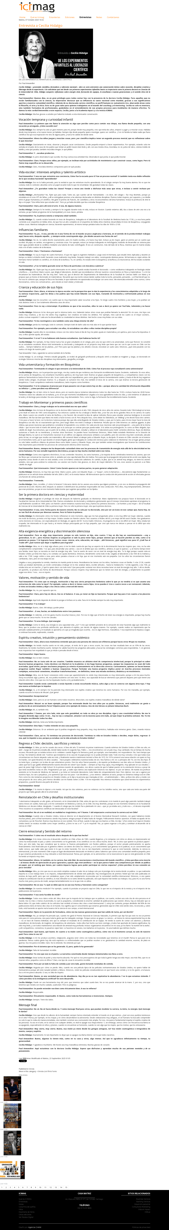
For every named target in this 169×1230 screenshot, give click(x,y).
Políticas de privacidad (141, 1227)
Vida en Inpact (144, 1209)
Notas (99, 17)
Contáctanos (113, 17)
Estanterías (54, 17)
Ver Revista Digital (26, 1217)
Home (22, 17)
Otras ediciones (25, 1214)
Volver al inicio (23, 1075)
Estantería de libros (26, 1212)
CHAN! (38, 1227)
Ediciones (69, 17)
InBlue (147, 1212)
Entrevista (31, 1069)
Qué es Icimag (37, 17)
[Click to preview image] (56, 53)
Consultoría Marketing (141, 1207)
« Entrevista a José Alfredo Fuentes (47, 1071)
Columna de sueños (27, 1207)
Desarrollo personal (142, 1204)
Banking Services (143, 1201)
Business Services (143, 1199)
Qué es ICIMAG (25, 1199)
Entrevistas (85, 17)
